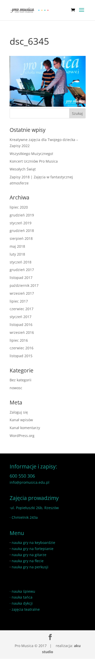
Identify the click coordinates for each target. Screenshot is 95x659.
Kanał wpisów (21, 419)
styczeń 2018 (20, 262)
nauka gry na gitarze (29, 554)
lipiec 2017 (19, 301)
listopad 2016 (21, 324)
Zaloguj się (19, 412)
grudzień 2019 (22, 215)
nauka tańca (22, 597)
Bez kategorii (20, 380)
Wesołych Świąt (23, 169)
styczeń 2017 (20, 316)
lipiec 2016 (19, 340)
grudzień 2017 (22, 269)
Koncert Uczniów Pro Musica (34, 161)
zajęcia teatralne (26, 609)
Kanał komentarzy (25, 427)
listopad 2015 (21, 355)
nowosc (16, 387)
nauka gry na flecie (28, 560)
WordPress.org (22, 435)
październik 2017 (24, 285)
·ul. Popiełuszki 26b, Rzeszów (34, 507)
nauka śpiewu (23, 591)
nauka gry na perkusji (30, 566)
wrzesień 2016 (22, 332)
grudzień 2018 (22, 230)
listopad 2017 (21, 277)
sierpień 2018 (21, 238)
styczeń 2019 (20, 223)
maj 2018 (17, 246)
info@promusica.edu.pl (29, 482)
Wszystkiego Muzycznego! (31, 153)
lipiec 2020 (19, 207)
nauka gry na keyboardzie (33, 542)
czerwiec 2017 (21, 308)
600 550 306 (22, 476)
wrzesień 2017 (22, 293)
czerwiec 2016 (21, 348)
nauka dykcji (22, 603)
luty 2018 (17, 254)
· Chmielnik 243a (24, 517)
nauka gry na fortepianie (32, 548)
